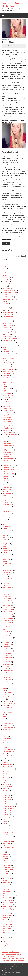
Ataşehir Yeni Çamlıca (9, 353)
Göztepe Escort (7, 555)
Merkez (5, 753)
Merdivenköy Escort (8, 751)
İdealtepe (5, 576)
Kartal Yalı (5, 673)
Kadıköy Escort (7, 605)
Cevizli (4, 478)
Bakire (4, 399)
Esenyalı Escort (7, 511)
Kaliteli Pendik (7, 627)
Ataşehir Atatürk (7, 314)
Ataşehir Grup (7, 329)
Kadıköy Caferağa (7, 596)
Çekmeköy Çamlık (8, 463)
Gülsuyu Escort (7, 559)
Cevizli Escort (6, 480)
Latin (4, 714)
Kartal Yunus (6, 675)
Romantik (5, 821)
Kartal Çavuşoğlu (7, 635)
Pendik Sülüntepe (8, 810)
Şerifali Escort (7, 843)
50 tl (4, 270)
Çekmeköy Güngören (8, 469)
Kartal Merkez (7, 655)
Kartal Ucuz (6, 668)
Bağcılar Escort (7, 388)
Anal (4, 301)
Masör (4, 740)
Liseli (4, 716)
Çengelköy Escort (7, 476)
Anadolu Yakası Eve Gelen (10, 292)
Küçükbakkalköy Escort (9, 703)
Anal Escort (6, 303)
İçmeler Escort (7, 574)
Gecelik (5, 539)
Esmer (4, 515)
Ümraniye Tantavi (7, 915)
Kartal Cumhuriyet (8, 638)
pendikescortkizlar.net (8, 958)
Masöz (4, 742)
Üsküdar (5, 919)
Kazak (4, 686)
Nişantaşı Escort (7, 766)
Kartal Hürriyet (7, 648)
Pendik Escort (6, 795)
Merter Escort (6, 756)
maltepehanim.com (19, 960)
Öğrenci (5, 773)
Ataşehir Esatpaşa (8, 319)
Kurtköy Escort (7, 712)
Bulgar (4, 441)
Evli (4, 522)
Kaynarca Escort (7, 683)
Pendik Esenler (7, 797)
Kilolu (4, 688)
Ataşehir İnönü (7, 334)
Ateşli (4, 360)
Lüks (4, 718)
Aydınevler (6, 378)
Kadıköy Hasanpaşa (8, 614)
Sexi (4, 845)
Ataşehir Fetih (7, 327)
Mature (5, 747)
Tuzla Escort (6, 884)
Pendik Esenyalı (7, 799)
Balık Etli (5, 404)
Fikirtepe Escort (7, 530)
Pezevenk (5, 819)
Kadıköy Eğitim (7, 600)
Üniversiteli (6, 917)
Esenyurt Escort (7, 513)
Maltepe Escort (7, 725)
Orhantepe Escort (8, 786)
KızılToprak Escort (8, 692)
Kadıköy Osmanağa (8, 618)
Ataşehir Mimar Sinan (9, 343)
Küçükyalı (5, 705)
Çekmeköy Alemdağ (8, 458)
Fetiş (4, 528)
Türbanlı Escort (7, 882)
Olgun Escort (6, 777)
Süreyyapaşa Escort (8, 869)
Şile (4, 852)
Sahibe (5, 830)
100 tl (4, 260)
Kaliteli (5, 624)
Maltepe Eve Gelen (8, 727)
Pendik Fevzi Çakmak (8, 806)
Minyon (5, 760)
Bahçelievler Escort (8, 395)
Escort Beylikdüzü (8, 504)
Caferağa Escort (7, 447)
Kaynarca (5, 681)
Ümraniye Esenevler (8, 906)
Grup (4, 557)
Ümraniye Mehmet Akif (9, 911)
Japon (4, 589)
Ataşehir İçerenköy (8, 332)
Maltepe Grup (6, 729)
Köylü (4, 699)
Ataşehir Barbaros (8, 316)
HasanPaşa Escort (8, 568)
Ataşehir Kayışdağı (8, 336)
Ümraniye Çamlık (7, 900)
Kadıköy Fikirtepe (7, 611)
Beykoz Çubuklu (7, 419)
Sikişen (5, 850)
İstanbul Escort (7, 587)
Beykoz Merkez (7, 426)
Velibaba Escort (7, 933)
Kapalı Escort (6, 631)
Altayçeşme (6, 281)
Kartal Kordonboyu (8, 653)
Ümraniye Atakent (8, 898)
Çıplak (4, 485)
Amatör (5, 286)
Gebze (4, 535)
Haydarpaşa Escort (8, 570)
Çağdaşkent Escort (8, 450)
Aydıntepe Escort (7, 382)
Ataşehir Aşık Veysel (8, 312)
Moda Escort (6, 762)
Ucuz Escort (6, 889)
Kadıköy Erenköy (7, 603)
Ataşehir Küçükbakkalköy (10, 338)
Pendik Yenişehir (7, 817)
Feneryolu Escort (7, 526)
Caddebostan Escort (8, 445)
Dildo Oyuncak (7, 489)
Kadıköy (5, 592)
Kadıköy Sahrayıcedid (8, 620)
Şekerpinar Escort (8, 841)
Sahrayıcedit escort (8, 832)
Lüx (4, 721)
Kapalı (4, 629)
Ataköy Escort (6, 305)
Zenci (4, 948)
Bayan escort (6, 406)
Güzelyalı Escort (7, 563)
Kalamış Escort (7, 622)
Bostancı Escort (7, 439)
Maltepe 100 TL (7, 723)
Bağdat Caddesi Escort (9, 391)
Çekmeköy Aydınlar (8, 461)
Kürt (4, 710)
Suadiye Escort (7, 865)
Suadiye (5, 863)
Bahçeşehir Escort (8, 397)
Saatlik (4, 828)
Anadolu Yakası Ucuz (8, 299)
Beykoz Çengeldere (8, 412)
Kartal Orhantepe (7, 657)
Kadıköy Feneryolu (8, 609)
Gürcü (4, 561)
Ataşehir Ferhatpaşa (8, 325)
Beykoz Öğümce (7, 428)
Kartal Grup (6, 646)
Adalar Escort (6, 279)
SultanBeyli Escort (8, 867)
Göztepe (5, 552)
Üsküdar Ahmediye (8, 922)
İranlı (4, 581)
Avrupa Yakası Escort (8, 373)
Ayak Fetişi (6, 375)
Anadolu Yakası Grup (8, 294)
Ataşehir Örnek (7, 347)
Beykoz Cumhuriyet (8, 421)
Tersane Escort (7, 878)
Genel (4, 546)
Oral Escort (6, 784)
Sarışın (5, 839)
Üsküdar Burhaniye (8, 924)
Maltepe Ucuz (6, 734)
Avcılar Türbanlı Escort (9, 369)
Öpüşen (5, 780)
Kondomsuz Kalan (8, 694)
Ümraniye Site (7, 913)
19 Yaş (4, 264)
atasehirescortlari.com (18, 954)
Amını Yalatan (6, 288)
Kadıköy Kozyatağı (8, 616)
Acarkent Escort (7, 273)
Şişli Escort (6, 856)
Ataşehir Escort (7, 321)
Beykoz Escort (7, 423)
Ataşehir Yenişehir (8, 358)
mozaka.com (5, 952)
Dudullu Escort (7, 493)
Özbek (4, 793)
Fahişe (4, 524)
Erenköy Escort (7, 498)
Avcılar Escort (6, 364)
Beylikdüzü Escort (8, 432)
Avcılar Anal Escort (8, 362)
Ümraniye (5, 893)
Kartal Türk (6, 666)
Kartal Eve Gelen (7, 644)
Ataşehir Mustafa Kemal (9, 345)
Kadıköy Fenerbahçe (8, 607)
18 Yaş (4, 262)
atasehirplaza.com (14, 952)
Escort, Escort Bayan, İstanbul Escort (11, 5)
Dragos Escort (6, 491)
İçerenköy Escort (7, 572)
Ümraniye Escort (7, 904)
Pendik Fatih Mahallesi (9, 804)
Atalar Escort (6, 308)
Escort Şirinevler (7, 506)
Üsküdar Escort (7, 926)
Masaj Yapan (6, 738)
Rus (4, 823)
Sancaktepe (6, 834)
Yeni (4, 939)
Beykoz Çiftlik (6, 415)
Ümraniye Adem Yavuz (9, 895)
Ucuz (4, 887)
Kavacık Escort (7, 677)
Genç (4, 541)
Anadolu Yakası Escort (9, 290)
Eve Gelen (5, 517)
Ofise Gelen (6, 771)
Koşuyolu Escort (7, 697)
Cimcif (4, 482)
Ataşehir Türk (6, 349)
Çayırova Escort (7, 454)
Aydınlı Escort (6, 380)
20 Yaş (4, 266)
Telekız (5, 876)
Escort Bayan (6, 502)
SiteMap (4, 970)
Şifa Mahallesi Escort (8, 847)
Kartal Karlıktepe (7, 651)
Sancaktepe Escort (8, 836)
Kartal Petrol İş (7, 662)
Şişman (5, 858)
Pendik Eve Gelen (7, 801)
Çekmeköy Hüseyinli (8, 474)
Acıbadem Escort (7, 277)
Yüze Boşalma (7, 943)
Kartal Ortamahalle (8, 659)
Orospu (5, 788)
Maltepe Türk (6, 732)
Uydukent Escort (7, 930)
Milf (4, 758)
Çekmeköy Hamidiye (8, 471)
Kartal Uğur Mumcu (8, 670)
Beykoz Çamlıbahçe (8, 410)
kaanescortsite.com (7, 960)
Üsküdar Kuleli (7, 928)
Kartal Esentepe (7, 642)
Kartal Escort (6, 640)
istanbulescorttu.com (20, 958)
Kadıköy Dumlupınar (8, 598)
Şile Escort (6, 854)
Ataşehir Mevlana (8, 340)
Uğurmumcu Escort (8, 891)
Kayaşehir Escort (7, 679)
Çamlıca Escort (7, 452)
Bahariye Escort (7, 393)
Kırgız (4, 690)
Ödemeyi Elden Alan (8, 769)
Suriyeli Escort (7, 874)
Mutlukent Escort (7, 764)
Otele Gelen (6, 791)
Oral (4, 782)
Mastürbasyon (7, 745)
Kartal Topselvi (7, 664)
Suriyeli (5, 871)
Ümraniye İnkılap (7, 909)
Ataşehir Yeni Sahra (8, 356)
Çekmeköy (6, 456)
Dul (4, 496)
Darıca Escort (6, 487)
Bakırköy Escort (7, 402)
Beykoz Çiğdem (7, 417)
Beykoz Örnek (7, 430)
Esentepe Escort (7, 509)
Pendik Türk (6, 812)
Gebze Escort (6, 537)
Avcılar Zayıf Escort (8, 371)
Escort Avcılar (6, 500)
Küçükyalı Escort (7, 707)
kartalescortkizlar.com (8, 956)
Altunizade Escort (8, 284)
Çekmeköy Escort (7, 467)
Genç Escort (6, 544)
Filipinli (5, 533)
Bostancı (5, 437)
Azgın (4, 386)
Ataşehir (5, 310)
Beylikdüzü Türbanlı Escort (10, 434)
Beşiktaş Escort (7, 408)
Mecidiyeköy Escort (8, 749)
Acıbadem (5, 275)
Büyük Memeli (7, 443)
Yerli (4, 941)
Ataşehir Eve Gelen (8, 323)
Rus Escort (6, 825)
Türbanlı (5, 880)
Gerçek (5, 548)
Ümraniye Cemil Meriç (9, 902)
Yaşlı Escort (6, 937)
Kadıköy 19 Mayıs (7, 594)
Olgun (4, 775)
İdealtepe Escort (7, 579)
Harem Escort (6, 565)
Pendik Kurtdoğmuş (8, 808)
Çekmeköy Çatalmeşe (9, 465)
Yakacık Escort (6, 243)
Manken (5, 736)
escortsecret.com (6, 954)
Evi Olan (5, 520)
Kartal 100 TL (6, 633)
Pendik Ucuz (6, 815)
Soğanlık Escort (7, 860)
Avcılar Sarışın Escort (8, 367)
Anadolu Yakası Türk (8, 297)
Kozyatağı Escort (7, 701)
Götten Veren (6, 550)
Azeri (4, 384)
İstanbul (5, 585)
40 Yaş (4, 268)
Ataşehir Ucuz (7, 351)
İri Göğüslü (6, 583)
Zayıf (4, 946)
